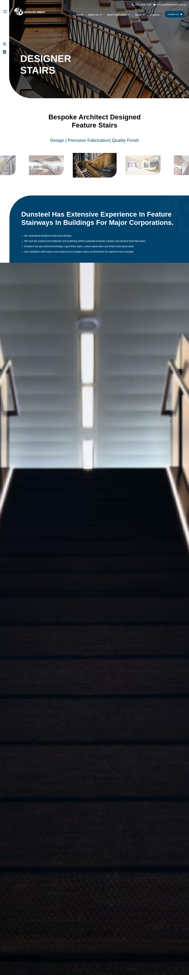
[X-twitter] (4, 44)
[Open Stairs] (143, 15)
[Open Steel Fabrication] (129, 15)
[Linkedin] (4, 52)
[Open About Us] (101, 15)
